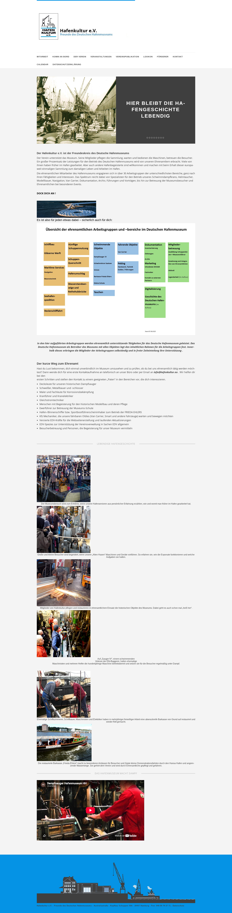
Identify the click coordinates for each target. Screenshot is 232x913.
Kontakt (178, 57)
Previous (124, 84)
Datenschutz (178, 906)
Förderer (162, 57)
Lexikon (148, 57)
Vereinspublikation (127, 57)
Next (187, 84)
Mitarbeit (42, 57)
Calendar (42, 64)
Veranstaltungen (101, 57)
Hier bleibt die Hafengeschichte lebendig (155, 109)
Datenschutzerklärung (67, 64)
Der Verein (80, 57)
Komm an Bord (60, 57)
